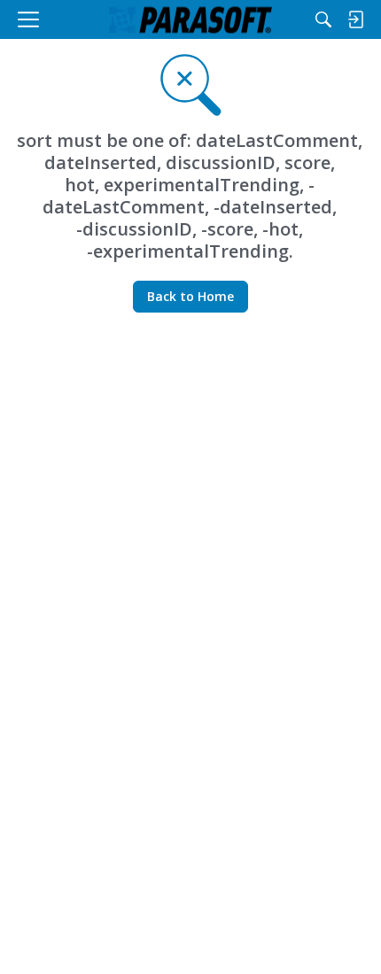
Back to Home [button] (190, 296)
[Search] (323, 19)
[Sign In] (355, 19)
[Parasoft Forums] (190, 19)
